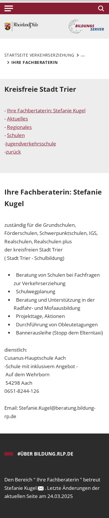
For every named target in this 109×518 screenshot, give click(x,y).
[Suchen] (100, 8)
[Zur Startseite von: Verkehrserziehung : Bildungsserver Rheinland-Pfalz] (21, 26)
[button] (8, 8)
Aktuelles (17, 118)
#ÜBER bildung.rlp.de (45, 454)
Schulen (16, 135)
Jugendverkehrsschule (31, 143)
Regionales (19, 127)
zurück (13, 151)
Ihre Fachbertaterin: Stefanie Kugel (46, 110)
